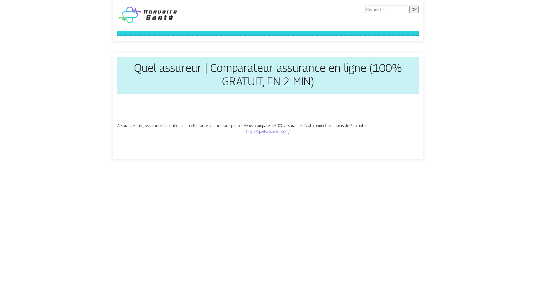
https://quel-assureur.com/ (268, 131)
